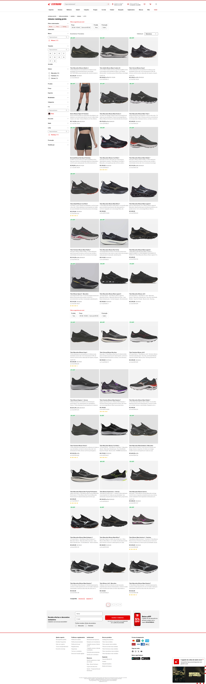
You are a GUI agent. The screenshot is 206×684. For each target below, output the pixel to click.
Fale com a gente (60, 644)
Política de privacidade (77, 642)
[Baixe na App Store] (145, 658)
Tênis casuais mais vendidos (109, 644)
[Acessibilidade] (156, 4)
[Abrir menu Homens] (64, 10)
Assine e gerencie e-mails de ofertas (93, 661)
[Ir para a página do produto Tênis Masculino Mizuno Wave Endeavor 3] (84, 521)
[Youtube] (141, 651)
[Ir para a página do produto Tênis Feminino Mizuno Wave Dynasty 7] (114, 383)
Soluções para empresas (93, 652)
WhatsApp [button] (80, 598)
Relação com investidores (93, 642)
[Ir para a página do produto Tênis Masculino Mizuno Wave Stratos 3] (114, 97)
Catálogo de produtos (107, 639)
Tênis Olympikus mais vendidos (110, 653)
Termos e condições (76, 651)
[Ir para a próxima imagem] (97, 51)
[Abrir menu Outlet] (158, 10)
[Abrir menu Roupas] (99, 10)
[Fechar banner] (203, 659)
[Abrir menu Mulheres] (73, 10)
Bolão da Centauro (107, 666)
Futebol (112, 9)
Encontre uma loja (60, 649)
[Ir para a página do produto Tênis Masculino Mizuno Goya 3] (84, 335)
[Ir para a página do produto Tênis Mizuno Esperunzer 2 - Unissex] (114, 475)
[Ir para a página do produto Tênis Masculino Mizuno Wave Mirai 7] (114, 187)
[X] (138, 651)
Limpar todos (51, 29)
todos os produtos (63, 16)
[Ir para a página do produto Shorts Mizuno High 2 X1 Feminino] (84, 97)
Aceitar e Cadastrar (118, 617)
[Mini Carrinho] (150, 4)
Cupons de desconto (92, 666)
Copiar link (88, 598)
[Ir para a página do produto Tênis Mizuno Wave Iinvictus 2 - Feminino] (143, 521)
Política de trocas (75, 644)
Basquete (120, 9)
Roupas (95, 9)
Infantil (78, 9)
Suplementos (131, 9)
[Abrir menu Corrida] (107, 10)
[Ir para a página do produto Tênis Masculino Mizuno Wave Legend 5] (143, 233)
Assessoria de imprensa (93, 639)
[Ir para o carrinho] (150, 4)
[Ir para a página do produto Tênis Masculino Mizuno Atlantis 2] (84, 51)
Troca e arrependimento (62, 646)
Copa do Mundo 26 (107, 659)
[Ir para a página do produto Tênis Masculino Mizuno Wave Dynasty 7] (84, 567)
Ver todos (50, 64)
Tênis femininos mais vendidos (110, 649)
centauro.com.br (52, 16)
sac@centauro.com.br (103, 681)
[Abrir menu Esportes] (55, 10)
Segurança (74, 649)
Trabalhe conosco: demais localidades (93, 649)
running (73, 16)
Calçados (86, 9)
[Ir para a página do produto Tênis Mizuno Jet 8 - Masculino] (114, 567)
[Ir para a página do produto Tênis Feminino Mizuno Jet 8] (143, 335)
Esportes (51, 9)
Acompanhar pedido (61, 639)
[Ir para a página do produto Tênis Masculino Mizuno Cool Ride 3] (114, 141)
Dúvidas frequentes (61, 642)
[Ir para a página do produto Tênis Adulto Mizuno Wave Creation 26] (114, 51)
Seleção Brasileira (106, 663)
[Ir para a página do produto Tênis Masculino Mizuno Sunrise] (143, 475)
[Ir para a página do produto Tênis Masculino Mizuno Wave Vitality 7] (143, 141)
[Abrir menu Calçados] (90, 10)
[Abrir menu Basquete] (125, 10)
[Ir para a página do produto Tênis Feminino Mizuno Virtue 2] (84, 429)
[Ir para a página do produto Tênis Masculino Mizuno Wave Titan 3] (143, 97)
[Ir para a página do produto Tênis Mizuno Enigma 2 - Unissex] (84, 383)
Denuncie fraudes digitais (77, 653)
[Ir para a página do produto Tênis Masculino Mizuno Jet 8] (143, 277)
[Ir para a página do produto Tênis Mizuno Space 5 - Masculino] (84, 277)
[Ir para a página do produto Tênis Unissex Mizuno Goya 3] (143, 51)
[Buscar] (108, 4)
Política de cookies (76, 639)
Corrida (104, 9)
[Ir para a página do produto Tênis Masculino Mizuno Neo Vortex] (114, 233)
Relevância (149, 34)
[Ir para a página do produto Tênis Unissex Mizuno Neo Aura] (114, 335)
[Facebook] (133, 651)
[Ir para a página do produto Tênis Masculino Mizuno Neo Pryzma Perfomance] (84, 475)
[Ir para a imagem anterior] (72, 51)
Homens (60, 9)
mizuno (79, 16)
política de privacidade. (119, 622)
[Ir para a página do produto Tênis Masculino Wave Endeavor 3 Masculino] (143, 429)
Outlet (155, 9)
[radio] (50, 53)
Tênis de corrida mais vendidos (110, 646)
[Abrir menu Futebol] (115, 10)
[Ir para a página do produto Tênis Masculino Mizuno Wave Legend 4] (143, 187)
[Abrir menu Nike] (151, 10)
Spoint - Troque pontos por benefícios (93, 669)
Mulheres (69, 9)
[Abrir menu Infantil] (81, 10)
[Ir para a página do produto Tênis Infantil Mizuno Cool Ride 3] (84, 187)
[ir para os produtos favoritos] (144, 4)
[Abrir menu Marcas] (144, 10)
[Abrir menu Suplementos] (136, 10)
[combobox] (85, 4)
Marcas (141, 9)
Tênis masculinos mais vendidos (110, 651)
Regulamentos (75, 646)
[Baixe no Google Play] (136, 658)
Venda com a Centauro (92, 654)
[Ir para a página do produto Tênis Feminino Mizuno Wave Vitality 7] (84, 233)
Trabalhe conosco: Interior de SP (93, 645)
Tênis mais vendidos (107, 642)
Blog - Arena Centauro (92, 664)
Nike (148, 9)
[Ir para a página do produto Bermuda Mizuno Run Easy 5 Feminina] (84, 141)
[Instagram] (136, 651)
